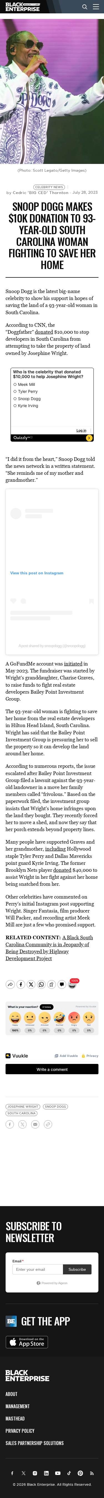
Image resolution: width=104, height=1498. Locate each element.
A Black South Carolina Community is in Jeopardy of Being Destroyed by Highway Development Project (49, 948)
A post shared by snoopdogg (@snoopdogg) (52, 645)
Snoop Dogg (55, 1107)
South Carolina (21, 1113)
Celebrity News (49, 187)
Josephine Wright (22, 1107)
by (37, 192)
